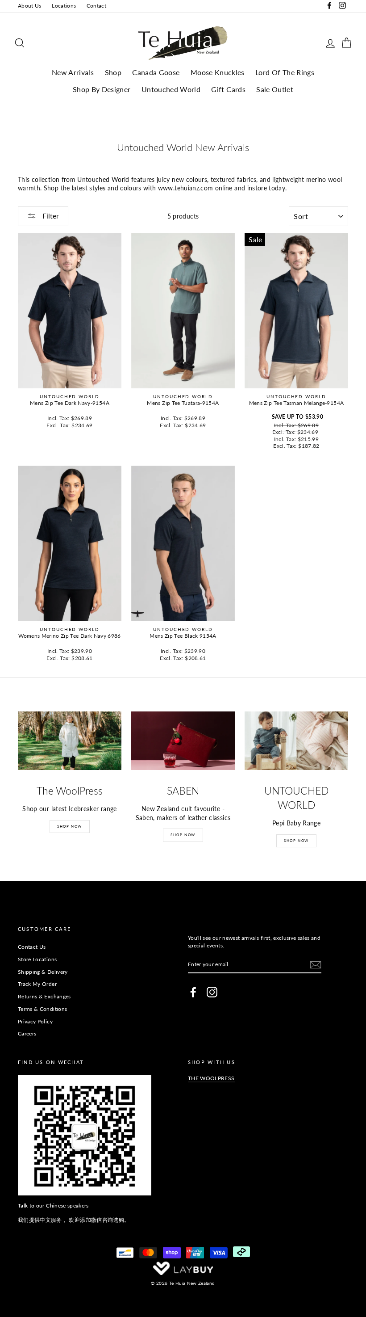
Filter (50, 215)
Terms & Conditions (42, 1009)
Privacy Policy (35, 1021)
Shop (113, 72)
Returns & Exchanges (44, 996)
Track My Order (37, 983)
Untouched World (170, 89)
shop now (296, 840)
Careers (27, 1033)
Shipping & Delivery (43, 971)
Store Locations (37, 959)
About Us (30, 5)
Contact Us (32, 946)
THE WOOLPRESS (211, 1078)
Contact (96, 5)
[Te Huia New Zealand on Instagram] (212, 992)
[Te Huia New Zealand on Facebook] (193, 992)
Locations (64, 5)
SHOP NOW (69, 826)
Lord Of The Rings (284, 72)
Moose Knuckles (218, 72)
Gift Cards (228, 89)
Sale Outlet (274, 89)
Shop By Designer (102, 89)
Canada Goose (155, 72)
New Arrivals (73, 72)
